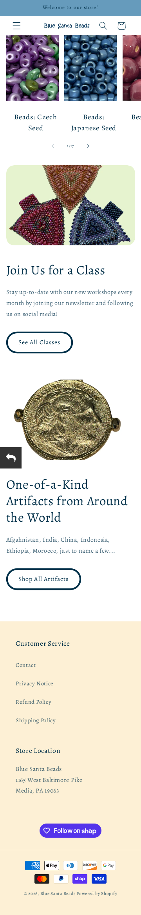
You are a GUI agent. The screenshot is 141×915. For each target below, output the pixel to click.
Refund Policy (33, 702)
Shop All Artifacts (43, 579)
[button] (16, 26)
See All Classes (39, 342)
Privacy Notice (35, 683)
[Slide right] (88, 146)
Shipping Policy (36, 720)
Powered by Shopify (97, 893)
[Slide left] (52, 146)
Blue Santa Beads (58, 893)
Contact (26, 665)
